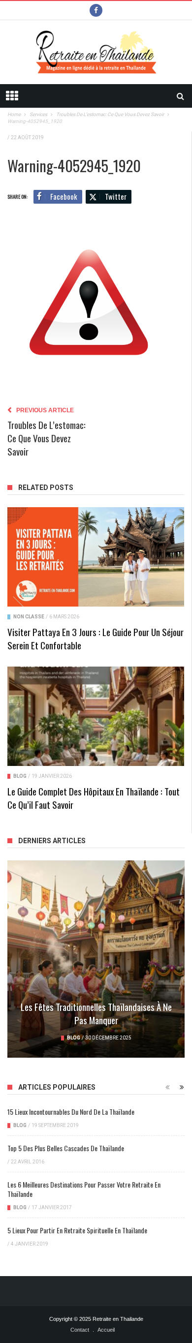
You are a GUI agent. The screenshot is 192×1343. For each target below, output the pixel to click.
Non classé (28, 616)
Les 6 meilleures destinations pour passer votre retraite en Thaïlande (83, 1189)
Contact (79, 1330)
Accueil (106, 1330)
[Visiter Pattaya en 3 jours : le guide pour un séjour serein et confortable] (95, 557)
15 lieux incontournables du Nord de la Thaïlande (70, 1111)
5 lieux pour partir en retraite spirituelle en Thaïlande (77, 1230)
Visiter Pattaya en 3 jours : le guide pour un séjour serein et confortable (95, 638)
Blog (20, 776)
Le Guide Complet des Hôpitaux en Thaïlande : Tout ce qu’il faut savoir (93, 797)
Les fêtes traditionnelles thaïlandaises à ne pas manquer (96, 1013)
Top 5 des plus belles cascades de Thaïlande (65, 1148)
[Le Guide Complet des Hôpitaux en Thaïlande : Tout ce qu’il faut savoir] (95, 716)
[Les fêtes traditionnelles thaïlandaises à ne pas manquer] (96, 959)
